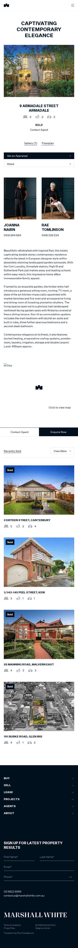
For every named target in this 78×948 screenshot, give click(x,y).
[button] (39, 387)
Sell (7, 785)
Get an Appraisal (17, 155)
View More (60, 451)
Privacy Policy (9, 928)
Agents (10, 806)
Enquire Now (58, 432)
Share (10, 163)
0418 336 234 (50, 235)
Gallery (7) (30, 143)
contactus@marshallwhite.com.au (24, 895)
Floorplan (48, 143)
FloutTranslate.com (25, 933)
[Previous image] (9, 71)
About (9, 813)
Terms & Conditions (12, 925)
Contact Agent (20, 432)
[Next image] (69, 71)
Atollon (47, 928)
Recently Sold (12, 451)
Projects (12, 799)
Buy (7, 778)
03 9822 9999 (12, 891)
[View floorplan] (69, 93)
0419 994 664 (12, 235)
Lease (8, 792)
